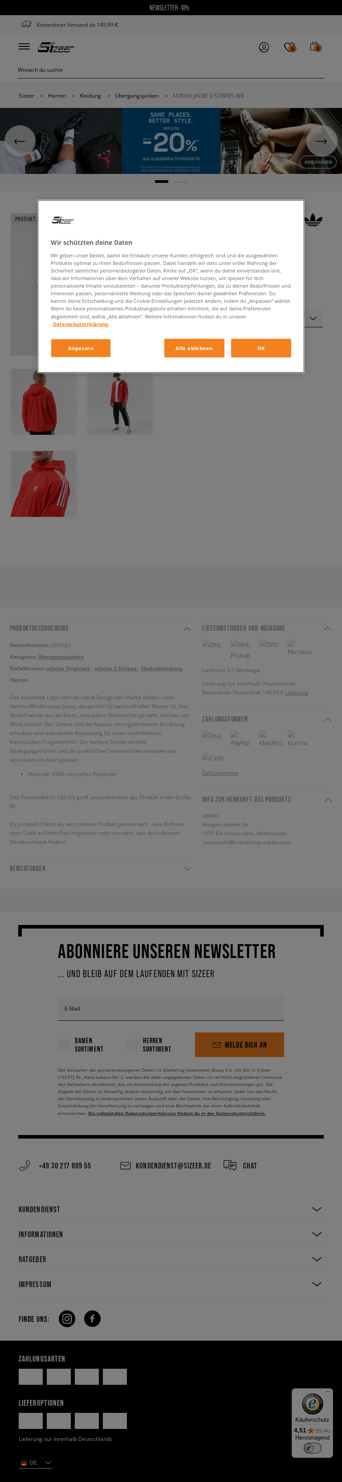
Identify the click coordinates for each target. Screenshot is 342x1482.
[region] (171, 286)
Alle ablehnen (193, 347)
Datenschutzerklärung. (81, 323)
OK (261, 347)
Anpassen (81, 347)
